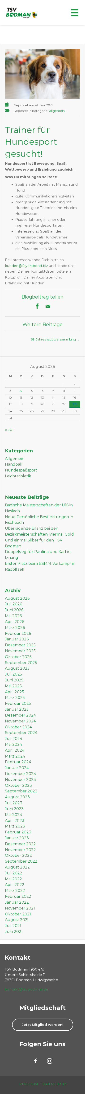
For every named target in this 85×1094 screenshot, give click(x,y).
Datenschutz (54, 1084)
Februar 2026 (18, 633)
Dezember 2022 (20, 844)
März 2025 (15, 697)
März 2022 (15, 890)
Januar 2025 (17, 709)
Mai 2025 (13, 686)
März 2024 (15, 756)
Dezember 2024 (20, 715)
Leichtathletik (18, 476)
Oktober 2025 (18, 657)
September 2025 (21, 662)
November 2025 (20, 651)
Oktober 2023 (18, 785)
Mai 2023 (13, 814)
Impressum (28, 1084)
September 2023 (21, 791)
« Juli (9, 429)
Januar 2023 (17, 838)
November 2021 (20, 908)
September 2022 (21, 861)
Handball (13, 464)
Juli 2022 (13, 873)
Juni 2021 (14, 931)
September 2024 (21, 732)
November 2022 (20, 850)
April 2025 (14, 692)
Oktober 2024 (18, 727)
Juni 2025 (14, 680)
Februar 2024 (18, 762)
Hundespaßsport (21, 470)
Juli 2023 (13, 803)
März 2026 (15, 627)
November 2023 (20, 779)
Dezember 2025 (20, 645)
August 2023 (17, 797)
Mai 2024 (13, 744)
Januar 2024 (17, 768)
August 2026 (17, 598)
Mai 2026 (13, 616)
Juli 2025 (13, 674)
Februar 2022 (18, 896)
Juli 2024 (13, 738)
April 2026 (14, 621)
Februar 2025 (18, 703)
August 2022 (17, 867)
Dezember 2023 (20, 773)
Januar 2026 (17, 639)
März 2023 (15, 826)
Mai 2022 (13, 879)
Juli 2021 (13, 925)
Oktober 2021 (18, 914)
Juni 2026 (14, 610)
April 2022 (14, 884)
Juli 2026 (13, 604)
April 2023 (14, 820)
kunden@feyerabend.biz (26, 266)
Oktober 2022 (18, 855)
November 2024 (20, 721)
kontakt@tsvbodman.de (26, 989)
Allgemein (57, 111)
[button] (42, 1025)
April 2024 (14, 750)
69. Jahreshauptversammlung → (55, 339)
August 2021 (17, 920)
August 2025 (17, 668)
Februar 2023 (18, 832)
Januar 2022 (17, 902)
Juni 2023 (14, 809)
